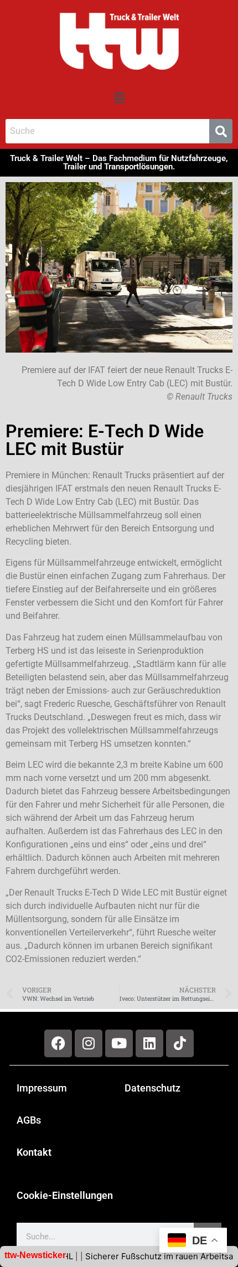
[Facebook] (58, 1043)
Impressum (42, 1088)
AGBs (29, 1120)
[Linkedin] (149, 1043)
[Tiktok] (180, 1043)
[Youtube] (119, 1043)
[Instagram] (88, 1043)
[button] (119, 97)
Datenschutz (152, 1088)
